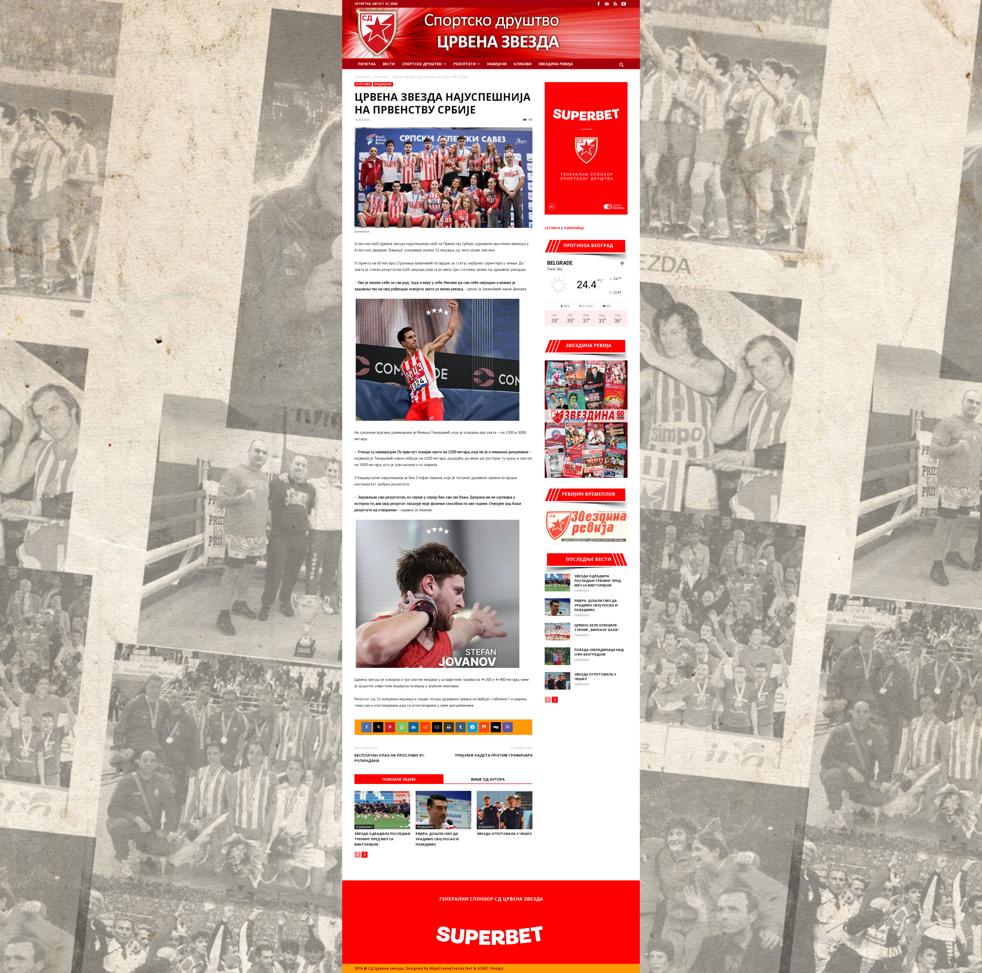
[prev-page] (357, 855)
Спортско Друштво (422, 63)
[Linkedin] (413, 727)
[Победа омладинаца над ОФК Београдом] (557, 656)
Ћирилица (574, 228)
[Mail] (607, 4)
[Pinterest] (390, 727)
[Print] (449, 727)
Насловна (361, 77)
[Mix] (484, 727)
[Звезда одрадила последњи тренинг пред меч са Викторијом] (382, 810)
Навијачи (497, 63)
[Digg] (496, 727)
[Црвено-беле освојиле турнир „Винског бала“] (557, 631)
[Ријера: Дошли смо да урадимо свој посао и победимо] (443, 810)
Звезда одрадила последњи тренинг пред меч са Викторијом (382, 839)
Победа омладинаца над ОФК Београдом (599, 652)
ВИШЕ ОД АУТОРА (488, 779)
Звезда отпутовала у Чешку (504, 833)
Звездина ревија (556, 63)
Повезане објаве (399, 779)
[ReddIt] (425, 727)
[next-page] (364, 855)
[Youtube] (624, 4)
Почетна (367, 63)
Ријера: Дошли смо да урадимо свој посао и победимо (437, 839)
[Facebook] (598, 4)
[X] (378, 727)
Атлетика (381, 77)
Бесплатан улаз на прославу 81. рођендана (389, 758)
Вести (389, 63)
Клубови (522, 63)
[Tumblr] (460, 727)
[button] (621, 65)
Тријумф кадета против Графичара (493, 755)
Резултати (464, 63)
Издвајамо (383, 84)
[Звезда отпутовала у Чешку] (504, 810)
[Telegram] (472, 727)
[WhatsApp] (402, 727)
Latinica (552, 228)
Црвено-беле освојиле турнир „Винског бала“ (596, 627)
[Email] (437, 727)
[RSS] (615, 4)
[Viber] (508, 727)
